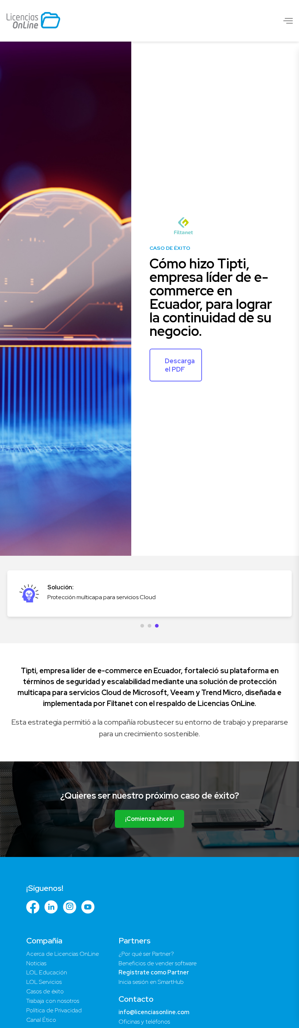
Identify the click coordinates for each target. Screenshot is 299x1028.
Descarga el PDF (180, 365)
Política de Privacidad (54, 1010)
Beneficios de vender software (158, 963)
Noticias (36, 963)
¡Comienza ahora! (149, 819)
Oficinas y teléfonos (144, 1021)
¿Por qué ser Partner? (146, 954)
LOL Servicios (44, 982)
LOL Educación (46, 972)
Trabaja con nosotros (52, 1001)
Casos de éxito (45, 991)
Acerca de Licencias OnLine (62, 954)
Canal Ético (41, 1020)
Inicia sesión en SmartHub (151, 982)
